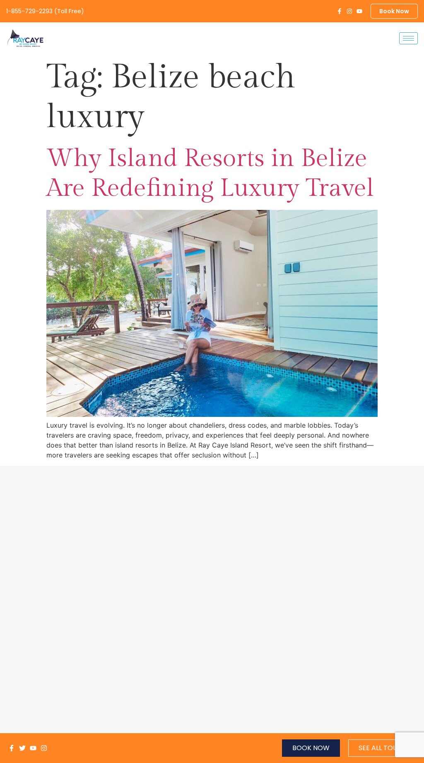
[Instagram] (349, 11)
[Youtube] (359, 11)
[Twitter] (22, 748)
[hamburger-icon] (408, 38)
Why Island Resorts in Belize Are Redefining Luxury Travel (210, 173)
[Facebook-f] (339, 11)
